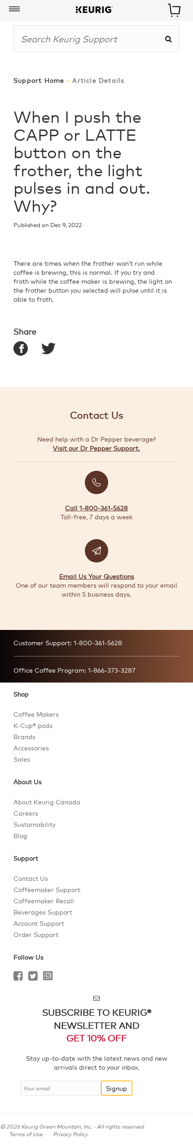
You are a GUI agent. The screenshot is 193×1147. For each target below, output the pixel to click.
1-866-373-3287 (111, 670)
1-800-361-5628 (97, 642)
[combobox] (89, 39)
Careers (25, 813)
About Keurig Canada (46, 802)
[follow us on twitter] (33, 977)
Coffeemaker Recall (43, 901)
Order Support (35, 934)
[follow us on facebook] (18, 977)
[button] (14, 9)
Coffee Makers (36, 714)
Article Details (98, 80)
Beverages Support (42, 912)
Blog (20, 835)
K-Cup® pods (33, 725)
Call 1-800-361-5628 (96, 508)
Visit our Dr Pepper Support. (96, 448)
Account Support (38, 923)
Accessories (31, 748)
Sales (21, 759)
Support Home (38, 80)
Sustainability (34, 824)
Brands (24, 736)
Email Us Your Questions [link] (96, 576)
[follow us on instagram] (48, 977)
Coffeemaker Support (46, 889)
